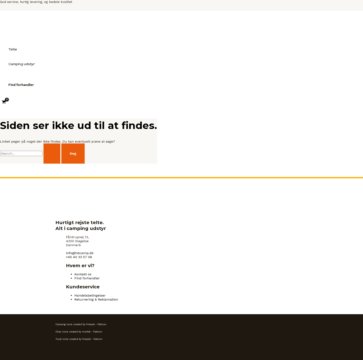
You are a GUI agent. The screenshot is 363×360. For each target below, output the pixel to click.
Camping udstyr (21, 64)
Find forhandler (87, 278)
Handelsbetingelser (90, 295)
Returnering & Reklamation (96, 299)
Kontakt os (82, 274)
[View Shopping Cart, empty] (4, 102)
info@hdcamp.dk (79, 253)
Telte (12, 49)
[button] (21, 85)
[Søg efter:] (30, 153)
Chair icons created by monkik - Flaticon (78, 331)
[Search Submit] (51, 153)
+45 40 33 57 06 (79, 257)
